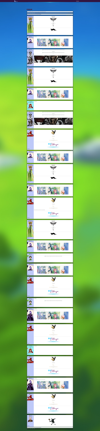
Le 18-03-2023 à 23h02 (69, 297)
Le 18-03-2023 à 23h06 (69, 323)
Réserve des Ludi (31, 427)
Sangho (31, 49)
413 (32, 428)
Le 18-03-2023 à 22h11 (69, 15)
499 (34, 428)
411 (30, 428)
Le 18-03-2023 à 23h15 (69, 355)
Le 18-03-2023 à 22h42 (69, 163)
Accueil (28, 427)
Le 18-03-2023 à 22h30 (69, 87)
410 (29, 428)
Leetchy (31, 415)
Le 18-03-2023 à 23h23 (69, 414)
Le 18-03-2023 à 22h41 (69, 150)
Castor (31, 36)
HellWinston (30, 16)
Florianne (31, 101)
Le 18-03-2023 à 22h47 (69, 219)
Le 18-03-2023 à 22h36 (69, 100)
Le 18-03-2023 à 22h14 (69, 35)
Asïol (31, 324)
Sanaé (31, 298)
